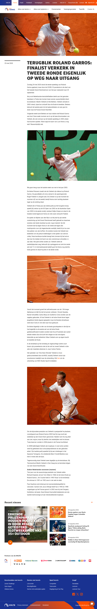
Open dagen (8, 586)
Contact (81, 2)
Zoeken (90, 9)
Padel (21, 2)
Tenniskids (75, 583)
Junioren (74, 586)
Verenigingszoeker (70, 9)
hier (58, 358)
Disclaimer (46, 605)
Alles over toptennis (40, 9)
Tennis (15, 2)
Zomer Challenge (9, 583)
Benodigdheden (31, 586)
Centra (47, 2)
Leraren (54, 2)
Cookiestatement (35, 605)
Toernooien (53, 586)
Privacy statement (22, 605)
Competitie (53, 583)
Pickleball (29, 2)
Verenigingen (38, 2)
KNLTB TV (63, 2)
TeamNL (82, 9)
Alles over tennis (23, 9)
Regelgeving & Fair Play (56, 589)
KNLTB (8, 2)
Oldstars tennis (9, 589)
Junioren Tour (76, 589)
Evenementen (56, 9)
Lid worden (30, 583)
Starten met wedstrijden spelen (36, 589)
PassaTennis (72, 2)
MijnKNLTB (91, 2)
